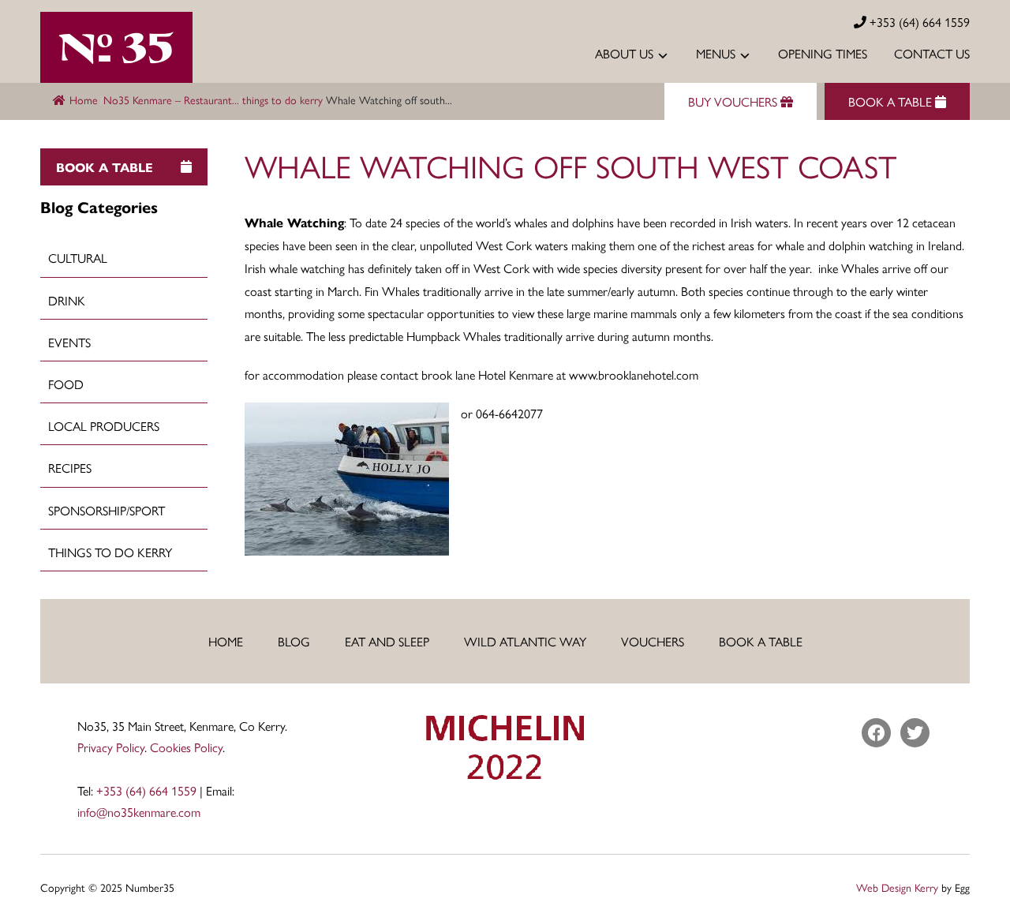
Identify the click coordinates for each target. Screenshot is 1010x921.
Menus (715, 53)
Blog (294, 641)
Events (69, 342)
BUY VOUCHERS (734, 101)
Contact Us (932, 53)
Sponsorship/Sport (106, 510)
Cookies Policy (186, 747)
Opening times (822, 53)
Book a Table (760, 641)
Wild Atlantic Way (525, 641)
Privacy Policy (110, 747)
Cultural (77, 258)
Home (83, 99)
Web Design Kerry (897, 887)
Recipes (70, 468)
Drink (66, 300)
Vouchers (652, 641)
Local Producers (103, 426)
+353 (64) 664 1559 (918, 22)
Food (66, 384)
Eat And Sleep (387, 641)
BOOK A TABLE (891, 101)
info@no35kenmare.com (138, 812)
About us (624, 53)
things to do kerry (282, 99)
